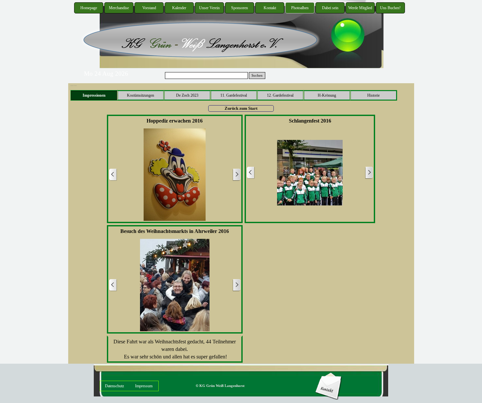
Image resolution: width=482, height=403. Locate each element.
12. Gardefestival (280, 95)
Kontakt (270, 8)
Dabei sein (330, 8)
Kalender (179, 8)
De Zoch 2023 (187, 95)
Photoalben (300, 8)
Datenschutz (114, 386)
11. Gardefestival (233, 95)
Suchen (257, 75)
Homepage (88, 8)
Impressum (143, 386)
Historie (373, 95)
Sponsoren (239, 8)
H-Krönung (327, 95)
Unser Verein (209, 8)
